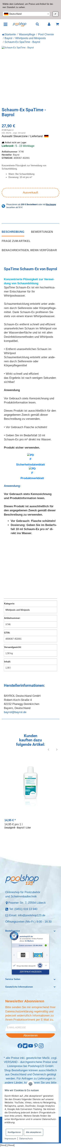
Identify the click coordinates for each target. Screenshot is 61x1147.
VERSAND (10, 1062)
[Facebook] (19, 1045)
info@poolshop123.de (31, 915)
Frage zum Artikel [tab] (16, 240)
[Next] (57, 750)
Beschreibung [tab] (13, 231)
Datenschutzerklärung (19, 1011)
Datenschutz (26, 1138)
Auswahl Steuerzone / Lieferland (22, 136)
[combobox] (26, 14)
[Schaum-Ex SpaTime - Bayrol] (30, 75)
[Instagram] (41, 1045)
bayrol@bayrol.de (15, 712)
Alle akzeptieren (33, 1132)
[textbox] (26, 14)
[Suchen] (37, 24)
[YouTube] (30, 1045)
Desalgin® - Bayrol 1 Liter (17, 827)
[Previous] (48, 750)
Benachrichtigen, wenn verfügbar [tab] (29, 250)
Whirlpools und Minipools (17, 610)
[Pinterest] (35, 1045)
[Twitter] (25, 1045)
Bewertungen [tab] (42, 231)
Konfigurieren (14, 1132)
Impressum (10, 1138)
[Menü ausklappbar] (5, 24)
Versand (21, 133)
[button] (30, 931)
